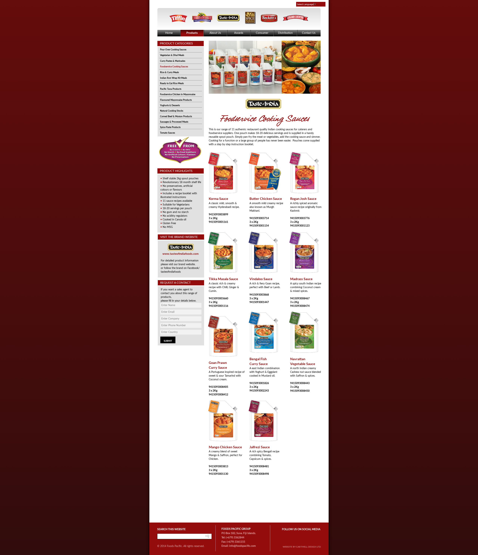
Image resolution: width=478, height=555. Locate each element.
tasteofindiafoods (171, 272)
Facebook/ (193, 268)
